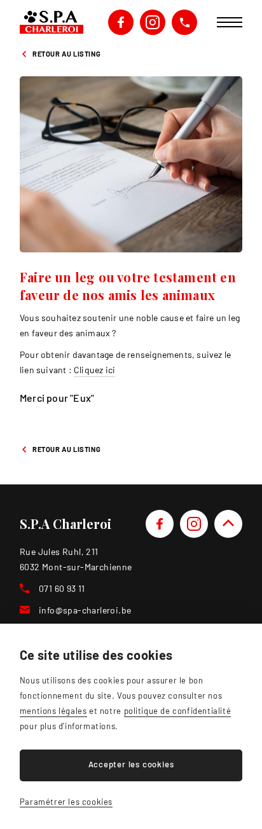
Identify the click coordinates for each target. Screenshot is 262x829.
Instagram (152, 22)
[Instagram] (194, 524)
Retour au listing (66, 54)
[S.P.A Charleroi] (51, 22)
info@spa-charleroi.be (85, 610)
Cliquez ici (94, 369)
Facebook (121, 22)
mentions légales (53, 711)
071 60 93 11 (184, 22)
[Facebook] (160, 524)
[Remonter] (228, 524)
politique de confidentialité (177, 711)
